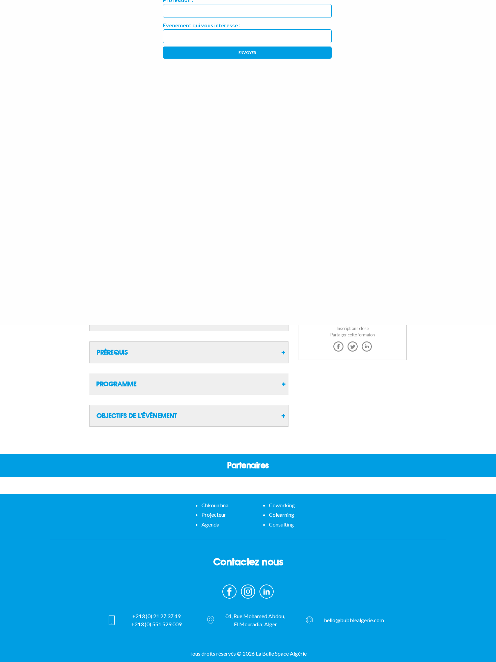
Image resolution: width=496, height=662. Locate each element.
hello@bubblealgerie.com (354, 620)
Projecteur (213, 514)
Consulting (281, 524)
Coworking (282, 505)
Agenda (210, 524)
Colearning (281, 514)
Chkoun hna (214, 505)
